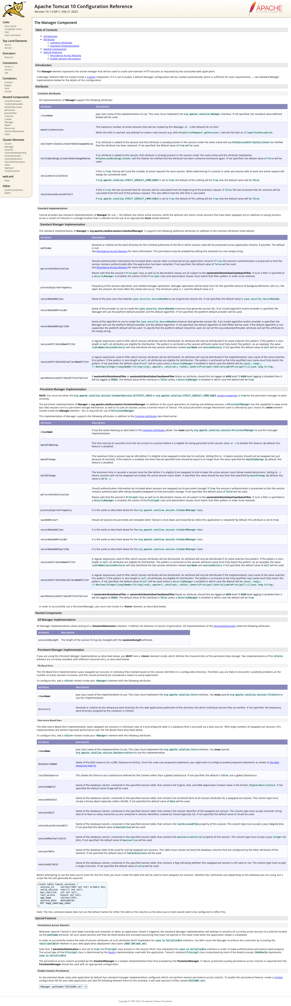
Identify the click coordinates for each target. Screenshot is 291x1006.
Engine (8, 85)
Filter (7, 180)
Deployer (9, 167)
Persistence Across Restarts (65, 55)
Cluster (8, 91)
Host (7, 88)
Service (8, 47)
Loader (8, 119)
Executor (9, 57)
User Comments (13, 35)
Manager (9, 122)
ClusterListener (12, 170)
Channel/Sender (13, 155)
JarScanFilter (11, 113)
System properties (14, 189)
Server (8, 44)
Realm (8, 125)
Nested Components (55, 49)
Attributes (49, 39)
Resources (10, 128)
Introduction (50, 36)
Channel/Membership (15, 152)
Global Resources (13, 106)
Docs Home (10, 26)
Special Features (52, 52)
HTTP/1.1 (9, 66)
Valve (7, 134)
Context (9, 82)
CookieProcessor (13, 100)
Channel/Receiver (13, 158)
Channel (9, 149)
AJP (6, 72)
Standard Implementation (64, 45)
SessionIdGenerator (14, 131)
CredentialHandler (14, 103)
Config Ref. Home (13, 29)
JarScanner (10, 110)
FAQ (7, 32)
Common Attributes (61, 42)
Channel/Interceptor (15, 161)
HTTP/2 (8, 69)
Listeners (9, 116)
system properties (227, 395)
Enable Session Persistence (65, 58)
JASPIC (8, 192)
